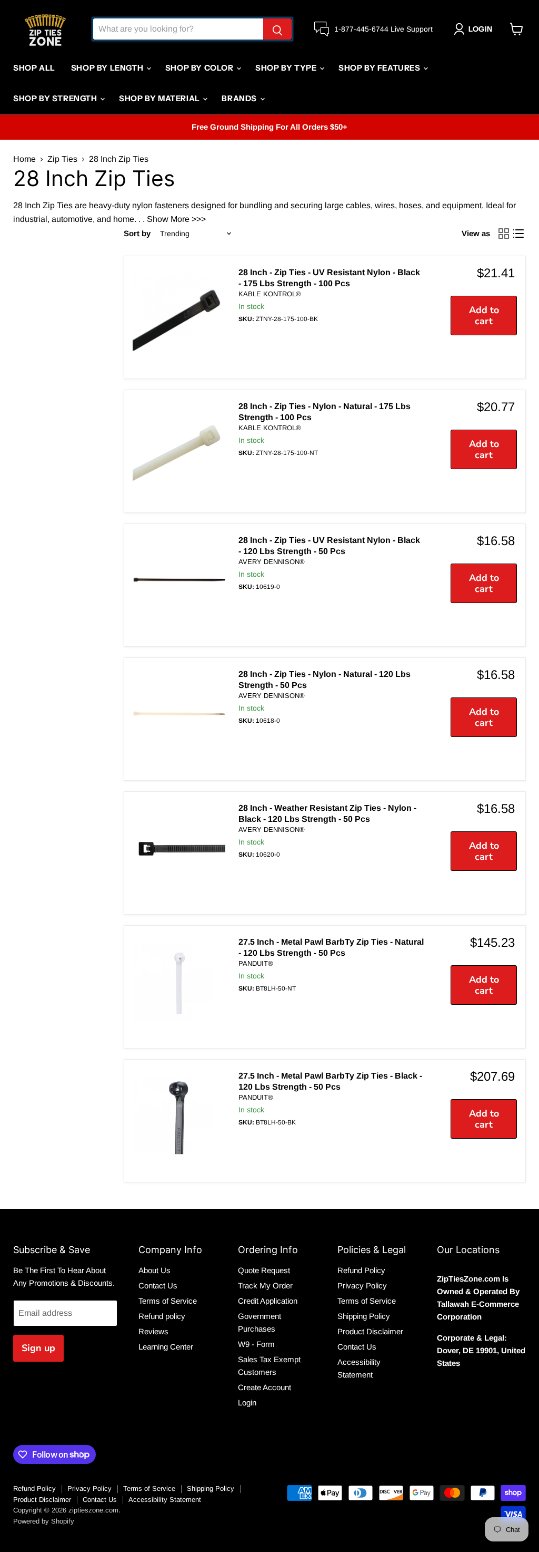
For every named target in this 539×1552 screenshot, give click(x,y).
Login (247, 1402)
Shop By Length (108, 68)
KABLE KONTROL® (269, 294)
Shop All (34, 68)
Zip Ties (62, 158)
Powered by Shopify (43, 1521)
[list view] (518, 233)
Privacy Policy (362, 1285)
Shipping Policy (363, 1316)
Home (24, 158)
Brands (240, 98)
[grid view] (503, 233)
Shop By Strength (56, 98)
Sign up (38, 1348)
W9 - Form (256, 1344)
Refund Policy (361, 1270)
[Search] (277, 29)
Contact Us (157, 1285)
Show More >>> (176, 219)
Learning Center (165, 1346)
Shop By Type (286, 68)
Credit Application (267, 1300)
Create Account (264, 1387)
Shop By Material (160, 98)
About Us (154, 1270)
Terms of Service (167, 1300)
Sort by (137, 233)
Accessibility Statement (164, 1500)
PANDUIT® (255, 963)
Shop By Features (380, 68)
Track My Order (265, 1285)
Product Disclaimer (370, 1331)
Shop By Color (200, 68)
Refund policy (161, 1316)
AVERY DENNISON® (271, 562)
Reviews (153, 1331)
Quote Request (264, 1270)
